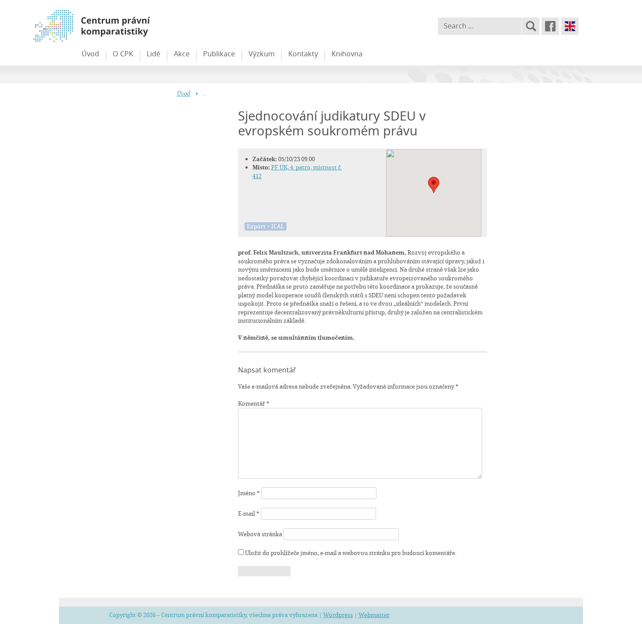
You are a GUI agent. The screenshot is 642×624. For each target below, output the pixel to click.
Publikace (219, 54)
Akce (182, 54)
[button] (433, 185)
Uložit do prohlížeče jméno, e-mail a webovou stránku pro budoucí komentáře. (350, 553)
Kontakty (303, 54)
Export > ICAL (265, 226)
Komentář (253, 403)
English (570, 26)
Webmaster (374, 615)
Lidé (153, 54)
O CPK (123, 54)
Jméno (249, 493)
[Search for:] (479, 26)
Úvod (90, 54)
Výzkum (262, 54)
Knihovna (346, 54)
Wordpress (338, 615)
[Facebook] (550, 26)
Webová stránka (260, 534)
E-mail (248, 513)
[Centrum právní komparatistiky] (115, 26)
